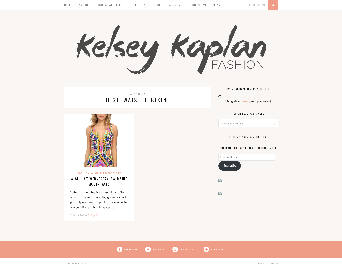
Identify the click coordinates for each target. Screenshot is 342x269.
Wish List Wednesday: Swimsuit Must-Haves (99, 181)
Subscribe (229, 165)
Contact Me (199, 4)
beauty (246, 101)
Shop (157, 4)
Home (67, 4)
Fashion (82, 4)
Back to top (266, 263)
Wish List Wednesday (106, 173)
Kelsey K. (93, 215)
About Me (175, 4)
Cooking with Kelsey (111, 4)
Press (216, 4)
